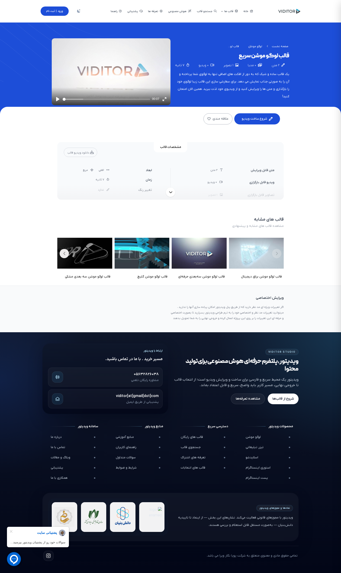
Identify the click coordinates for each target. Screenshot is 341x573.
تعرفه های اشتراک (193, 457)
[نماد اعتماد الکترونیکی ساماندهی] (64, 517)
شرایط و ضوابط (126, 468)
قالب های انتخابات (193, 468)
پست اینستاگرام (257, 478)
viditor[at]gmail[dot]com (137, 396)
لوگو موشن (255, 46)
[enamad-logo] (152, 517)
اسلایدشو (252, 457)
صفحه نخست (280, 46)
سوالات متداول (126, 457)
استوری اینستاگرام (258, 468)
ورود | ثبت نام (54, 11)
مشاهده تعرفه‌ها (248, 399)
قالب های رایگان (192, 437)
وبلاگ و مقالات (60, 457)
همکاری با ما (59, 478)
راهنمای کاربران (126, 447)
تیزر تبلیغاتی (255, 447)
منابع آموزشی (125, 437)
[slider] (106, 99)
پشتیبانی (57, 468)
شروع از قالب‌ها (283, 399)
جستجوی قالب (191, 447)
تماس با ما (58, 447)
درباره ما (56, 437)
